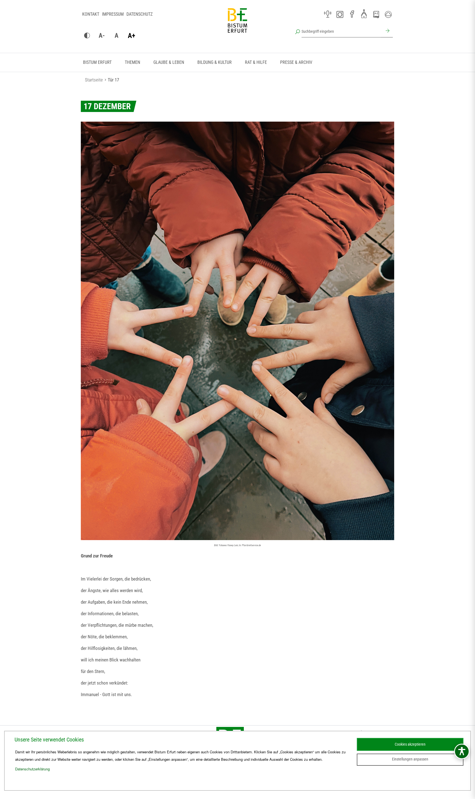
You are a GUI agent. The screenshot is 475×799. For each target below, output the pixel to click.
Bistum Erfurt (97, 62)
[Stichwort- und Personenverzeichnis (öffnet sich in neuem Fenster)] (376, 15)
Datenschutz (139, 14)
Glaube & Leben (168, 62)
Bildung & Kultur (214, 62)
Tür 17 (113, 80)
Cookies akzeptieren (410, 744)
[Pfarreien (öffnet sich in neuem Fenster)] (364, 13)
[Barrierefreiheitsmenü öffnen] (462, 751)
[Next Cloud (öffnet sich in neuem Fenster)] (388, 14)
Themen (132, 62)
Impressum (113, 14)
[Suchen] (387, 31)
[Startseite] (237, 24)
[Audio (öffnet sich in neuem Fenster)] (328, 14)
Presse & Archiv (296, 62)
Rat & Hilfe (256, 62)
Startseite (94, 80)
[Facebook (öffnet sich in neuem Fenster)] (352, 14)
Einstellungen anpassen (410, 759)
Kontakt (90, 14)
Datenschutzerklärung (32, 768)
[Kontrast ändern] (87, 36)
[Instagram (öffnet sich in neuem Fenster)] (340, 14)
